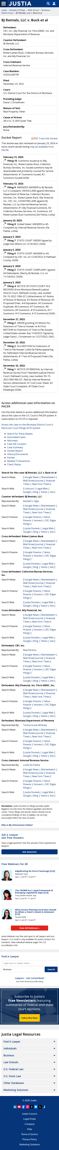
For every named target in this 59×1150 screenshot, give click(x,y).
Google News (31, 477)
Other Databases (13, 1083)
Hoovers (38, 520)
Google (27, 492)
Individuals (10, 1048)
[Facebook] (23, 1106)
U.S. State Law (12, 1076)
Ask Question (29, 851)
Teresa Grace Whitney (35, 725)
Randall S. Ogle (31, 501)
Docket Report (15, 450)
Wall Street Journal (33, 480)
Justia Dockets (32, 528)
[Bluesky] (36, 1106)
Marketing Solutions (15, 1090)
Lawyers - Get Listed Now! (29, 978)
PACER (21, 418)
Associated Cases (16, 437)
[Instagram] (27, 1106)
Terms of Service (29, 1134)
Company (30, 1124)
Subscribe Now (29, 1017)
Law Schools (10, 1062)
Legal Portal (29, 1119)
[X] (40, 1106)
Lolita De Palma (31, 764)
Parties (11, 457)
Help (29, 1129)
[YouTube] (19, 1106)
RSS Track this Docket (46, 138)
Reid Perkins (29, 650)
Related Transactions (18, 461)
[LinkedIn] (15, 1106)
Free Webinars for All (14, 864)
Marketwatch (48, 477)
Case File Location (16, 444)
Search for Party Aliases (20, 433)
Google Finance (32, 517)
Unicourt (29, 488)
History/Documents (17, 454)
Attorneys (12, 440)
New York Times (41, 484)
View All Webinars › (29, 928)
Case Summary (15, 447)
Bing (35, 492)
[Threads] (31, 1106)
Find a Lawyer (10, 956)
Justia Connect (29, 1114)
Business (8, 1055)
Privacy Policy (29, 1139)
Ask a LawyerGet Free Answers (12, 836)
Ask (52, 492)
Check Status (14, 464)
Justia (34, 1100)
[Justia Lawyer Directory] (44, 1106)
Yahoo (44, 492)
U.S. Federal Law (13, 1069)
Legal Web (42, 488)
